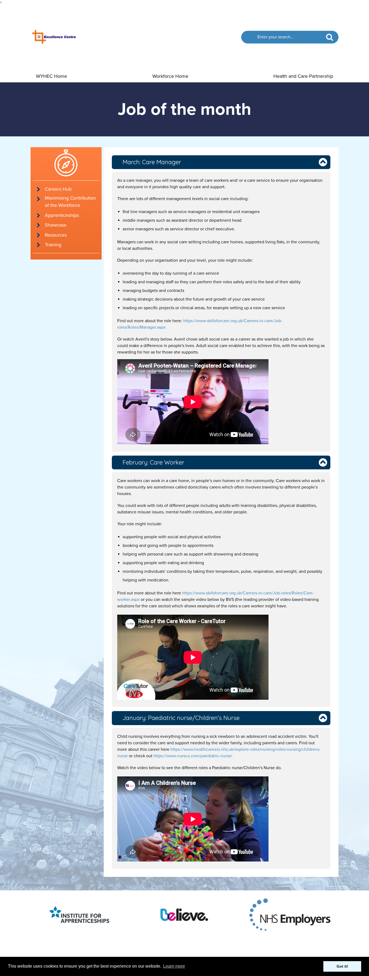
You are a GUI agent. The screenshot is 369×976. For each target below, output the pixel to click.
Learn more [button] (174, 966)
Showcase (55, 225)
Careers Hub (58, 189)
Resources (56, 235)
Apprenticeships (62, 215)
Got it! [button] (342, 966)
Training (53, 245)
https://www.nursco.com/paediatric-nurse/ (192, 756)
